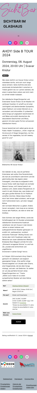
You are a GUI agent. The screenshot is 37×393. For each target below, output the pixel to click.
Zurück (18, 322)
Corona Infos (29, 379)
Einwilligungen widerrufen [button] (31, 386)
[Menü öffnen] (18, 36)
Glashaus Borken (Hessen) (20, 286)
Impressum (18, 379)
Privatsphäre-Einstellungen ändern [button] (5, 386)
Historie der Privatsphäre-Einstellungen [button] (17, 386)
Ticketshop (22, 303)
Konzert (5, 75)
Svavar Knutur (16, 314)
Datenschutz (7, 379)
